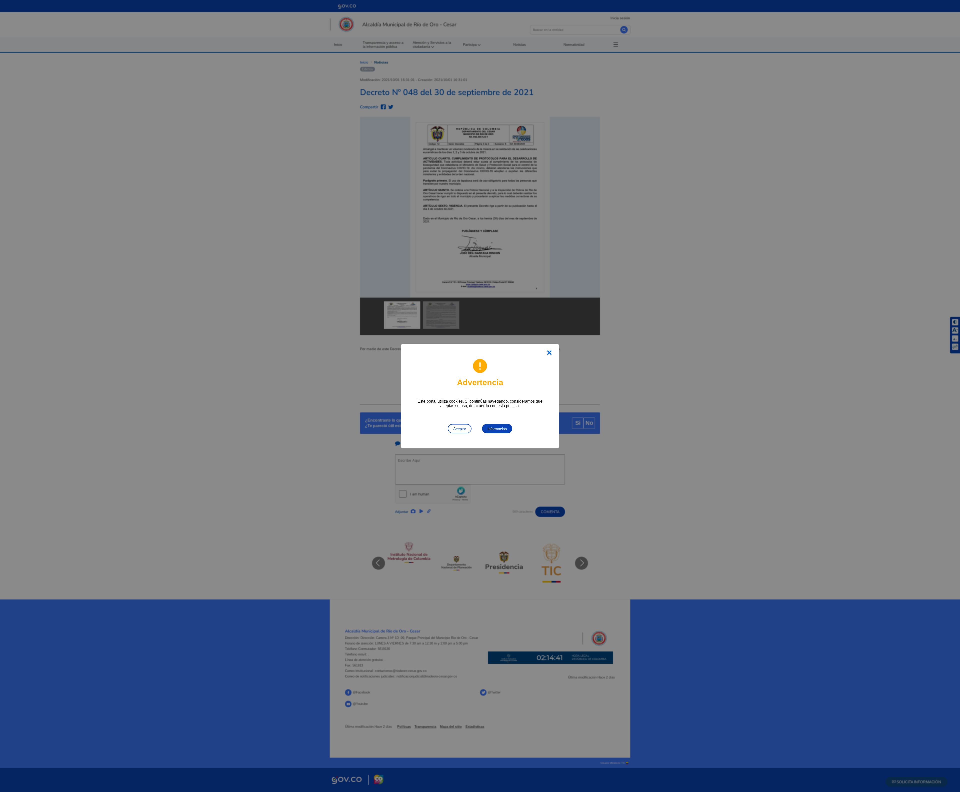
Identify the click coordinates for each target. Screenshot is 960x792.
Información (497, 428)
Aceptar (459, 428)
